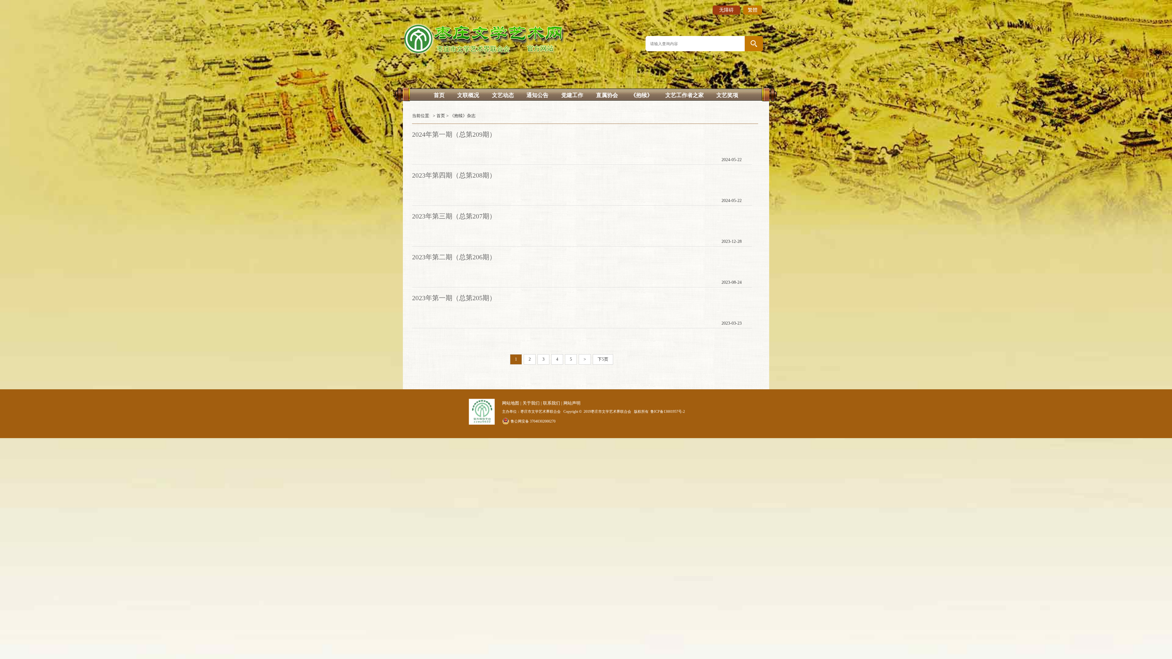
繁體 (753, 10)
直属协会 (607, 95)
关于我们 (531, 403)
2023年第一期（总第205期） (454, 298)
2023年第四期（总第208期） (454, 175)
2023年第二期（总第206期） (454, 257)
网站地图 (510, 403)
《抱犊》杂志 (463, 115)
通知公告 (537, 95)
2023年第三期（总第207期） (454, 216)
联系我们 (551, 403)
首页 (439, 95)
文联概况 (468, 95)
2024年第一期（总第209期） (454, 134)
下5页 (603, 359)
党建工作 (572, 95)
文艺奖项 (727, 95)
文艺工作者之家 (684, 95)
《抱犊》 (642, 95)
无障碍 (726, 10)
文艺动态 (503, 95)
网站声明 (572, 403)
